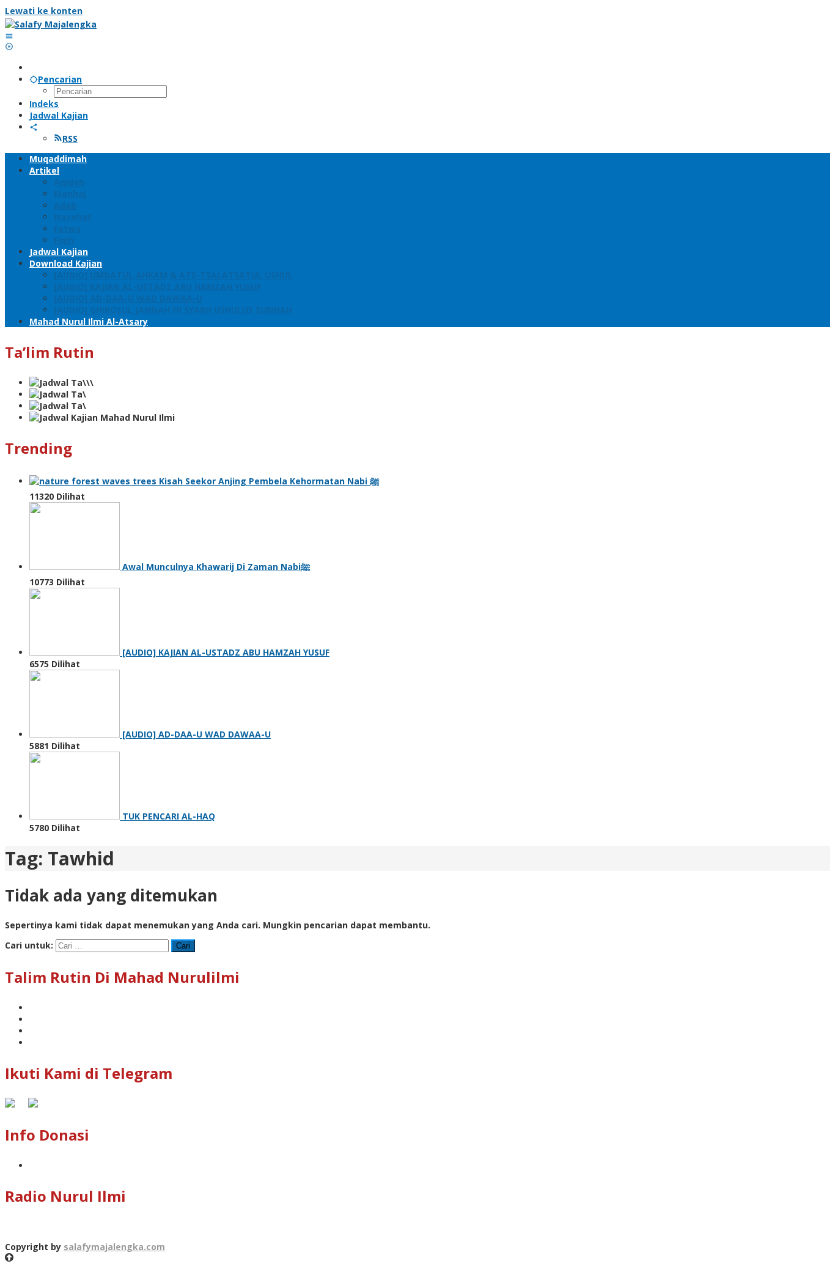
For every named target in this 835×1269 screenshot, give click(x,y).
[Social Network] (33, 127)
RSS (70, 138)
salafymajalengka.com (114, 1246)
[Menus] (9, 36)
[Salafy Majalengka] (51, 24)
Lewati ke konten (44, 11)
